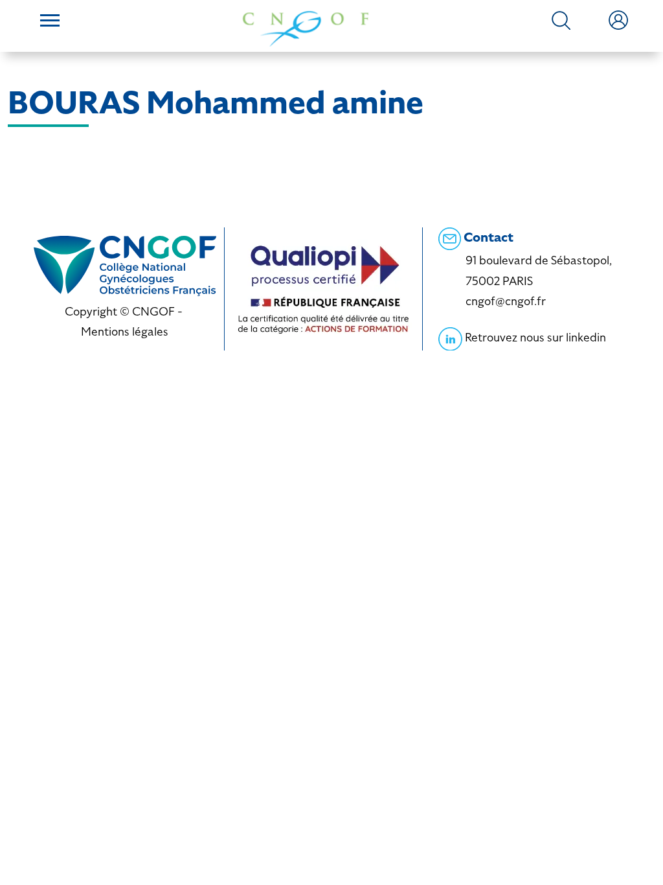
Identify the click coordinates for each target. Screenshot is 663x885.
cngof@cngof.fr (506, 300)
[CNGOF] (305, 27)
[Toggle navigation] (50, 22)
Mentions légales (124, 331)
